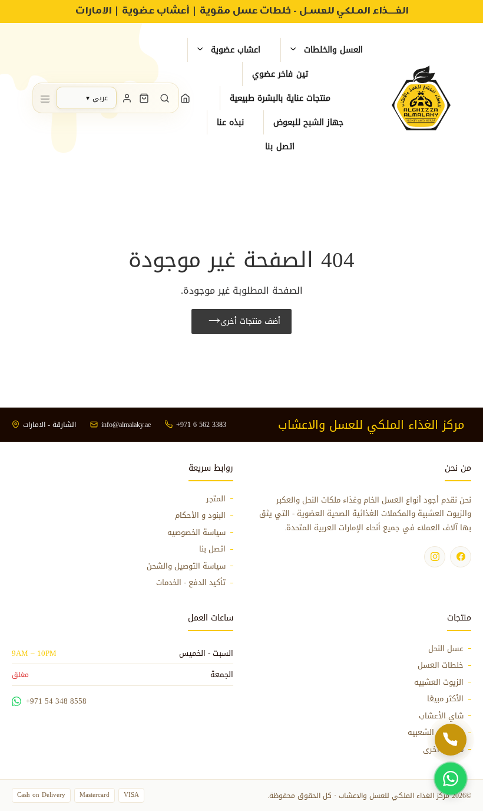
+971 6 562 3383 (201, 424)
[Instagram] (434, 556)
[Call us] (451, 740)
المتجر (216, 499)
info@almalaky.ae (126, 424)
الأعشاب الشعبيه (436, 732)
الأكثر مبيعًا (445, 699)
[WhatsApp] (451, 778)
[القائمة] (45, 98)
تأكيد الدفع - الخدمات (191, 583)
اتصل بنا (212, 549)
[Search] (164, 98)
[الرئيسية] (185, 98)
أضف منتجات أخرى (250, 321)
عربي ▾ (97, 97)
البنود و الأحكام (200, 515)
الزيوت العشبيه (439, 682)
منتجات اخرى (443, 750)
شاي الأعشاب (441, 716)
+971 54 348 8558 (56, 701)
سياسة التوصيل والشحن (186, 566)
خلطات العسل (441, 665)
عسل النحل (446, 649)
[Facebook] (460, 556)
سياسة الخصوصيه (196, 533)
